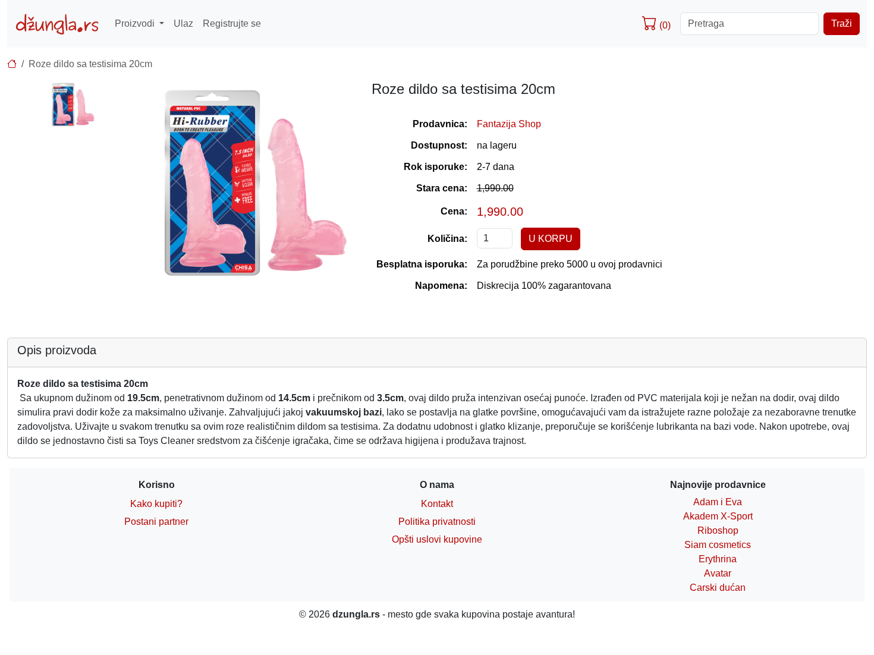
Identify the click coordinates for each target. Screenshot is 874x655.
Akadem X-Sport (718, 516)
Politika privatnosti (437, 522)
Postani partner (156, 522)
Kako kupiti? (156, 504)
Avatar (717, 573)
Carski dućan (718, 587)
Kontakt (437, 504)
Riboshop (717, 530)
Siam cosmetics (717, 545)
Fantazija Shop (509, 124)
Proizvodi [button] (136, 23)
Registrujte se (232, 23)
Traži (841, 23)
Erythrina (718, 559)
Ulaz (183, 23)
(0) (664, 25)
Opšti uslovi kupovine (437, 539)
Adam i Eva (717, 502)
